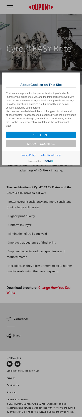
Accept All (41, 135)
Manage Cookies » (41, 143)
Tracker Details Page (49, 155)
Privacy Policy (28, 155)
